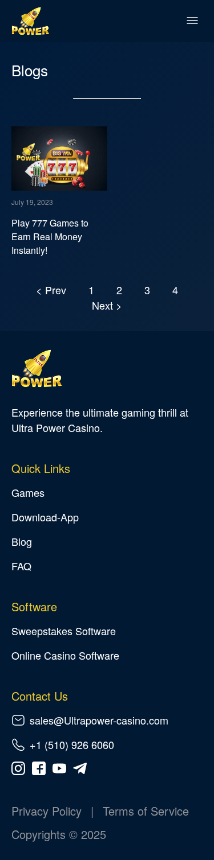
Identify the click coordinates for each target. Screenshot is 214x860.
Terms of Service (146, 811)
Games (28, 492)
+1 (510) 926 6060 (72, 744)
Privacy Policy (46, 811)
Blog (21, 541)
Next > (107, 305)
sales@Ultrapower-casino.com (99, 720)
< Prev (52, 289)
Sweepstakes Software (63, 630)
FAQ (21, 565)
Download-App (45, 516)
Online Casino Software (65, 655)
